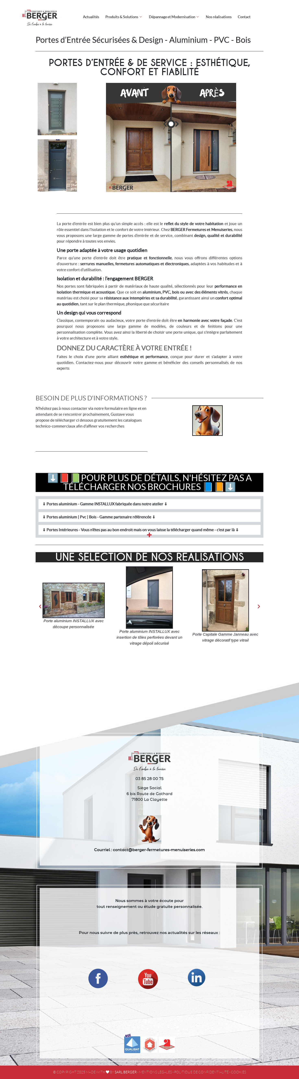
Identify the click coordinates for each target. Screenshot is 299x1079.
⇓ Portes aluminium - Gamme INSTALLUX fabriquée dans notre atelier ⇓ (105, 504)
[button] (149, 504)
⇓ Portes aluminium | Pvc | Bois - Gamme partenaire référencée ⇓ (99, 517)
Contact (244, 17)
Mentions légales (155, 1072)
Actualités (91, 17)
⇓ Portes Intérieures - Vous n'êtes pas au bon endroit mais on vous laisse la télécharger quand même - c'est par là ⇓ (141, 529)
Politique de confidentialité (201, 1072)
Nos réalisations (219, 17)
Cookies (238, 1072)
